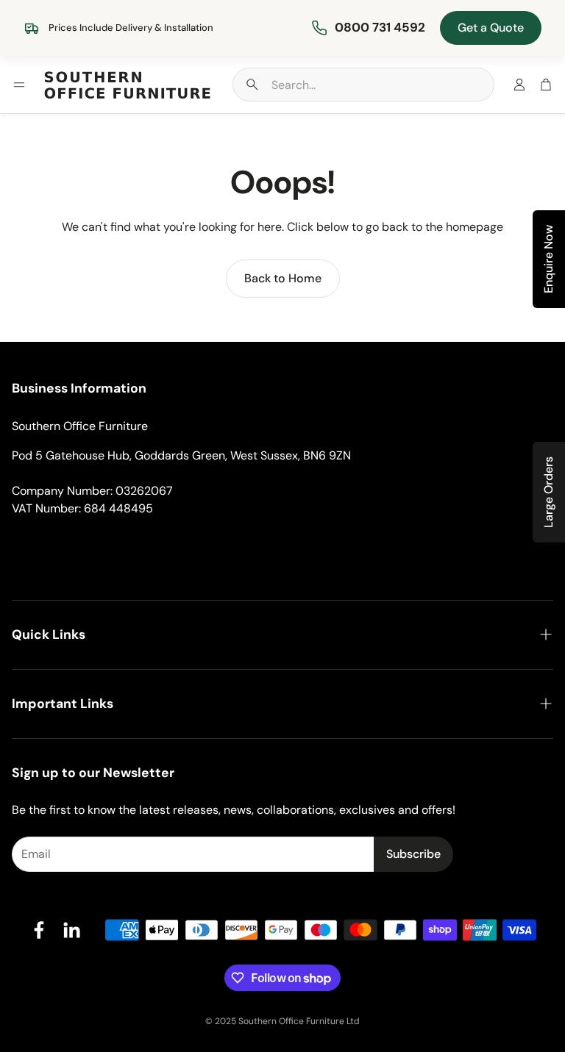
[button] (363, 84)
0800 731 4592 (380, 27)
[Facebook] (39, 930)
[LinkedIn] (71, 930)
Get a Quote (491, 27)
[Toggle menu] (19, 84)
